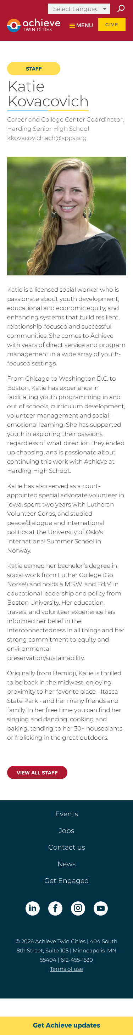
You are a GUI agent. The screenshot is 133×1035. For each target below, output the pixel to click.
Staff (34, 68)
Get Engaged (66, 881)
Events (66, 814)
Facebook (55, 908)
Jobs (66, 831)
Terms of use (66, 969)
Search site (120, 9)
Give (111, 25)
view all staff (37, 772)
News (66, 864)
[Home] (31, 25)
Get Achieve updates (66, 1025)
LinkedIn (33, 908)
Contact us (66, 847)
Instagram (78, 908)
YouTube (101, 908)
